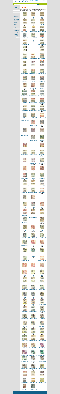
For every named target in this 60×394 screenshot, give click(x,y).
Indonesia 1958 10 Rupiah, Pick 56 (42, 44)
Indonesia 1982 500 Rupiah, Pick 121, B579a (42, 237)
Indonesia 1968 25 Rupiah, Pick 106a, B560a (24, 207)
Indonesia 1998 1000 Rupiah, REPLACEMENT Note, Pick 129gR (42, 289)
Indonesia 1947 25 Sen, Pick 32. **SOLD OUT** (33, 31)
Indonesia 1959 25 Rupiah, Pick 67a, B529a (42, 73)
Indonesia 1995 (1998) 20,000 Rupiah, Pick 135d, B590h (33, 318)
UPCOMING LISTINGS (16, 14)
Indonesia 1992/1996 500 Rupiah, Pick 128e (24, 282)
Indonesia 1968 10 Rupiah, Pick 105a (42, 195)
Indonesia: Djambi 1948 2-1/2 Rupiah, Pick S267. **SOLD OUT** (33, 382)
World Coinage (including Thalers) (16, 23)
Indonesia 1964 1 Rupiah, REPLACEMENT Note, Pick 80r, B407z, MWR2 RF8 (33, 125)
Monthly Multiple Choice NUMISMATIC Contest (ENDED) (16, 35)
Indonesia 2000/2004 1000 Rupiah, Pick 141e (25, 333)
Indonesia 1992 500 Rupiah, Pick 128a (33, 275)
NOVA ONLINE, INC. (21, 2)
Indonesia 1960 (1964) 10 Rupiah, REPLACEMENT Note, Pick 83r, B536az (33, 140)
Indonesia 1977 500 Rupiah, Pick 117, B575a (42, 230)
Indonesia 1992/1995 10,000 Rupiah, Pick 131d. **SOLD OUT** (42, 304)
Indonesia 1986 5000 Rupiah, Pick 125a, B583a (42, 253)
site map (40, 0)
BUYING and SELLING (16, 13)
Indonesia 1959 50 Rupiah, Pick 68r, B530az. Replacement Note (42, 81)
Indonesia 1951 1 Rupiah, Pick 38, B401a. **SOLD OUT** (24, 37)
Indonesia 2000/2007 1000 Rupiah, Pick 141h (42, 333)
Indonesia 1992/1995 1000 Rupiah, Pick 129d (25, 289)
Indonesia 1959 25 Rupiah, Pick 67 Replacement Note (25, 81)
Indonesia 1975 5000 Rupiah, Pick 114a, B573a (42, 222)
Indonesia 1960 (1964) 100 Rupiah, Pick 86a (33, 143)
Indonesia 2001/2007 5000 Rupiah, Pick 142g (33, 347)
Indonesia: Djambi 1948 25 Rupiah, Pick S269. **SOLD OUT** (25, 389)
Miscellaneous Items (16, 27)
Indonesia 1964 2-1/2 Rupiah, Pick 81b (25, 132)
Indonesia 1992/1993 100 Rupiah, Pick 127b (24, 268)
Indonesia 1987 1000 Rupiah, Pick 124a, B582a (33, 253)
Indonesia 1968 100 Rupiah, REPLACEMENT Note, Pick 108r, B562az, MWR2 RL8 (24, 215)
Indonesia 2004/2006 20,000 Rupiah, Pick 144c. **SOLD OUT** (24, 361)
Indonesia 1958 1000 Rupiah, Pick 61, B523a (42, 58)
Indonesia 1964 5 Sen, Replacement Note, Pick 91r (33, 163)
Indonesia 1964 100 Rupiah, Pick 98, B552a (42, 185)
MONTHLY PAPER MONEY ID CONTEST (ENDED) (16, 32)
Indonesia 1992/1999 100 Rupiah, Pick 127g (24, 275)
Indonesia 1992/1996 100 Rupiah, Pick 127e (42, 268)
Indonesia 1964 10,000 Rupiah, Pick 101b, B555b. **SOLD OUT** (25, 192)
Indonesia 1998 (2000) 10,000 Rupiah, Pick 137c (42, 318)
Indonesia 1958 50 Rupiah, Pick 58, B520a (42, 51)
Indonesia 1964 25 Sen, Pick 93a (24, 170)
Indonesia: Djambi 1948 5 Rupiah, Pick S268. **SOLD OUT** (42, 382)
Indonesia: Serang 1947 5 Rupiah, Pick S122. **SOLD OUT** (33, 376)
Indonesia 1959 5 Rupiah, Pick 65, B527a (42, 66)
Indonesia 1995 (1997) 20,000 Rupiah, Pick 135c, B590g (24, 318)
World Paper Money (16, 16)
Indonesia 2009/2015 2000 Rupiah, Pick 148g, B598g (25, 368)
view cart (44, 0)
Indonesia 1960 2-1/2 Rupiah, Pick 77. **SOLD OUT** (33, 110)
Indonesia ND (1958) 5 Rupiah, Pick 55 (33, 40)
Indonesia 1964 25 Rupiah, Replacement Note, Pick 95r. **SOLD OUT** (42, 178)
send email (36, 0)
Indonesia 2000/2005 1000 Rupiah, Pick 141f (33, 333)
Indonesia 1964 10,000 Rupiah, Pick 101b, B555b (33, 192)
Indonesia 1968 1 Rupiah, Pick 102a (42, 192)
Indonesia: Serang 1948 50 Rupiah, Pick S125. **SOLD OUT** (42, 376)
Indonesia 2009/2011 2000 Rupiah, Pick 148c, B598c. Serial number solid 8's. (42, 361)
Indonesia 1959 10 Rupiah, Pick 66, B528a (25, 73)
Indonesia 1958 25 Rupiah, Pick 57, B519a (25, 51)
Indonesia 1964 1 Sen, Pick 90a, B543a (33, 154)
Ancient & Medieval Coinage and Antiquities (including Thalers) (16, 20)
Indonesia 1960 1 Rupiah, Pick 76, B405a (24, 110)
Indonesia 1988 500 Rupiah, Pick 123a (24, 253)
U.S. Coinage (15, 24)
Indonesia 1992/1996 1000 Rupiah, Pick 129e (33, 289)
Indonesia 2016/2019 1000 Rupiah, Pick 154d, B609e (42, 368)
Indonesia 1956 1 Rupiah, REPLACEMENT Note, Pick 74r (24, 102)
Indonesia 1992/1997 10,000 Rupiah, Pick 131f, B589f (25, 311)
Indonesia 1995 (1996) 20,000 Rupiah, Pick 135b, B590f (42, 311)
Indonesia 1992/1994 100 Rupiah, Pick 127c (33, 268)
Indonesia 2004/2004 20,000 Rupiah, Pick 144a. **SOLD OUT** (33, 355)
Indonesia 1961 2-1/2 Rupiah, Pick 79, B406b (25, 117)
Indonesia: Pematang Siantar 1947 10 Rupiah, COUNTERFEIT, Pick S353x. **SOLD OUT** (33, 389)
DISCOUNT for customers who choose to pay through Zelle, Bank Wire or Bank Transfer (17, 8)
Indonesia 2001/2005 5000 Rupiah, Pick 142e (25, 347)
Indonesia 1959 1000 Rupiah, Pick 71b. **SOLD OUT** (42, 88)
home (23, 0)
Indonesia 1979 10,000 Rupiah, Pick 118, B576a (25, 237)
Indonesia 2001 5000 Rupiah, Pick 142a (24, 340)
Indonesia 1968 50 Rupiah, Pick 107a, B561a (33, 207)
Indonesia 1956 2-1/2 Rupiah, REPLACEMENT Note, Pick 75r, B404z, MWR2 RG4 (41, 103)
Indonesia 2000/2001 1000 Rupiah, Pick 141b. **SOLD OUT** (42, 326)
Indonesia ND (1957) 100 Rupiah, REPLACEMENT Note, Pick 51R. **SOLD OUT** (42, 38)
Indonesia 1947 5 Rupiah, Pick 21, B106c (33, 24)
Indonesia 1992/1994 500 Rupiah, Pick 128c (42, 275)
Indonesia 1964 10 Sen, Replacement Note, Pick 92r (42, 163)
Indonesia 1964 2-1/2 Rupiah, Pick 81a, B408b (42, 125)
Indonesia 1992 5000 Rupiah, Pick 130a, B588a (42, 297)
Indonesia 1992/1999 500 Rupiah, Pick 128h (33, 282)
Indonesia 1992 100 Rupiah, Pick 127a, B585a (42, 260)
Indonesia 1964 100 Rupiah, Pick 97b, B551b (33, 185)
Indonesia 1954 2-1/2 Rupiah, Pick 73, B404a (33, 95)
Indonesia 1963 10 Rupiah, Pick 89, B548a (25, 154)
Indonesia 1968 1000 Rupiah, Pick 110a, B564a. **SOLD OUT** (42, 214)
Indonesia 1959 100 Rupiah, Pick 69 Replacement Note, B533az (33, 88)
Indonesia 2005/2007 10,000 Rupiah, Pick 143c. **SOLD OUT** (24, 355)
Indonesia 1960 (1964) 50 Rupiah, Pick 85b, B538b (42, 140)
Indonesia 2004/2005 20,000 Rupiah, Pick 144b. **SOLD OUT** (42, 355)
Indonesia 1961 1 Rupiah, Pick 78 (42, 110)
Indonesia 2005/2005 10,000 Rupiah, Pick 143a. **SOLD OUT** (42, 347)
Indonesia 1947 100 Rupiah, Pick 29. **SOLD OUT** (42, 24)
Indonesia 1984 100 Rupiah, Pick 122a (33, 245)
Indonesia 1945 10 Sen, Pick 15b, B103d (24, 24)
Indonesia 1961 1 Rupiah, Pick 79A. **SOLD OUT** (33, 117)
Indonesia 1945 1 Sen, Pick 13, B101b (24, 17)
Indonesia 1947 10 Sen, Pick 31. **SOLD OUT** (24, 31)
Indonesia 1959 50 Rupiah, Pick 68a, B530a (33, 81)
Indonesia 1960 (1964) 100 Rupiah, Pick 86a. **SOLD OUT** (25, 148)
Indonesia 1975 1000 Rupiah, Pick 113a (33, 217)
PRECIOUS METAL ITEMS (16, 11)
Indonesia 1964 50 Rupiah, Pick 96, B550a (25, 185)
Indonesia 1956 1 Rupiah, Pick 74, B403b (42, 95)
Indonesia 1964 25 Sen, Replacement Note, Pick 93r (33, 170)
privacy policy (31, 0)
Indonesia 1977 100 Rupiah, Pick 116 (33, 230)
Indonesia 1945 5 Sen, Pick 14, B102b (33, 17)
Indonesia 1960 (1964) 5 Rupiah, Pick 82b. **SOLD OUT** (33, 132)
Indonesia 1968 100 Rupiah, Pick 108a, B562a (42, 207)
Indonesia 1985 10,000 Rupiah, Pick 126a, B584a (33, 256)
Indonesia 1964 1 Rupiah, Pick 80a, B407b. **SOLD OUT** (42, 117)
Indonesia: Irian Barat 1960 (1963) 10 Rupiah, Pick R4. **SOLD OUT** (25, 376)
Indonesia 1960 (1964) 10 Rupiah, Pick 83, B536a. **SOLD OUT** (42, 132)
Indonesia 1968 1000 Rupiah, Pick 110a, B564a (33, 214)
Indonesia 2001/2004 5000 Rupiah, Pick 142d (42, 340)
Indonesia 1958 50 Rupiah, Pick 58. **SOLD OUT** (25, 58)
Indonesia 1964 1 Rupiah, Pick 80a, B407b (25, 120)
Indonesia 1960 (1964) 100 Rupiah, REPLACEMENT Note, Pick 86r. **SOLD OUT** (42, 148)
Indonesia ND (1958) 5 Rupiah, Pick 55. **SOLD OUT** (25, 44)
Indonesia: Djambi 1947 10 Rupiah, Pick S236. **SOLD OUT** (25, 382)
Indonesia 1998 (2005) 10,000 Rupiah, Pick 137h (24, 326)
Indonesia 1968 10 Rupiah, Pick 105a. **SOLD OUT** (33, 200)
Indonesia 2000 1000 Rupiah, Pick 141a (33, 326)
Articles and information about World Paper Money (16, 30)
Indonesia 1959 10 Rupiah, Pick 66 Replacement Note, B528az (33, 73)
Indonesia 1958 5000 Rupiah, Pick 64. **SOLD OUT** (33, 66)
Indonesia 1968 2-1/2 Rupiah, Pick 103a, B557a (25, 200)
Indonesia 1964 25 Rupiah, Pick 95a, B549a (33, 178)
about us (27, 0)
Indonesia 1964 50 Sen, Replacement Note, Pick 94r (24, 178)
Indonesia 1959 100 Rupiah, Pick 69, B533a (24, 88)
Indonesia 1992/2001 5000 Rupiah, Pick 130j (25, 304)
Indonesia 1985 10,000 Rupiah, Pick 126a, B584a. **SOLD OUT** (25, 260)
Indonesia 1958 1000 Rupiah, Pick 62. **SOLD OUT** (24, 66)
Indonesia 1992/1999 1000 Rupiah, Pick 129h (25, 297)
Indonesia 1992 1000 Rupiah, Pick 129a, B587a (42, 282)
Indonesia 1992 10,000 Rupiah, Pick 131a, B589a (33, 304)
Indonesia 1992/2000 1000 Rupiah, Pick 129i (33, 297)
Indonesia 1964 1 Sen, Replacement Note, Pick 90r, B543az (42, 155)
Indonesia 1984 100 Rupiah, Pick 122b (42, 245)
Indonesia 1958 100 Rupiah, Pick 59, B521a (33, 58)
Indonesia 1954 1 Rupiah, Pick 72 (24, 95)
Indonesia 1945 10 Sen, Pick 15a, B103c (42, 17)
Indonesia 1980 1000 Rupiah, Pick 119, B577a (33, 237)
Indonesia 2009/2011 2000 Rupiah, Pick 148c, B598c (33, 361)
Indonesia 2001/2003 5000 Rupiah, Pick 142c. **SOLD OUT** (33, 340)
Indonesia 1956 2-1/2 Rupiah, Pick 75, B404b (33, 102)
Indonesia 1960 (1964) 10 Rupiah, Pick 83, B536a (24, 135)
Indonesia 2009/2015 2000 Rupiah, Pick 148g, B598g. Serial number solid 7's (33, 369)
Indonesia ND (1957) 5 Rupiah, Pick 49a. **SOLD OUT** (33, 37)
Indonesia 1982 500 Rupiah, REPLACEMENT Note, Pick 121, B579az (24, 245)
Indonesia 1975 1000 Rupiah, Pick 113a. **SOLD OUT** (24, 222)
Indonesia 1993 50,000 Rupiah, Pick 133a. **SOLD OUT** (33, 311)
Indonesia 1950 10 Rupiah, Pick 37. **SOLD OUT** (42, 31)
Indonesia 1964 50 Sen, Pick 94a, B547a (42, 170)
